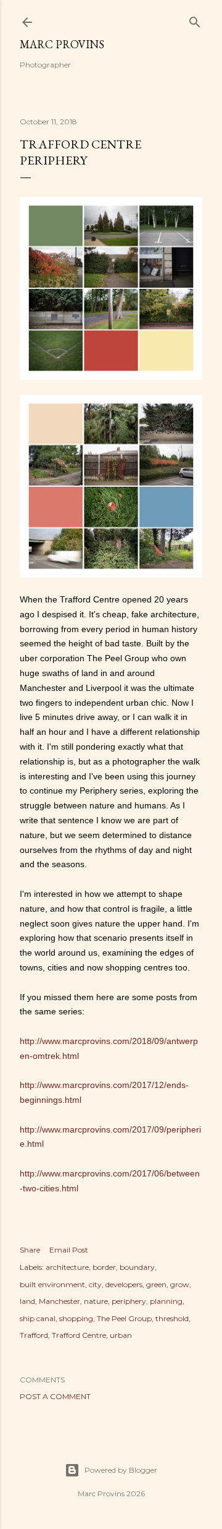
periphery (129, 1301)
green (156, 1284)
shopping (76, 1318)
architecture (67, 1267)
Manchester (59, 1301)
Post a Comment (55, 1396)
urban (121, 1335)
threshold (172, 1318)
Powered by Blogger (120, 1470)
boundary (137, 1267)
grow (179, 1284)
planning (166, 1301)
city (95, 1284)
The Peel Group (124, 1318)
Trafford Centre (79, 1335)
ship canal (38, 1318)
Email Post (68, 1249)
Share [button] (30, 1249)
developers (123, 1284)
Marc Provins (62, 44)
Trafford (34, 1335)
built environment (52, 1284)
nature (96, 1301)
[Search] (194, 19)
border (104, 1267)
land (27, 1301)
